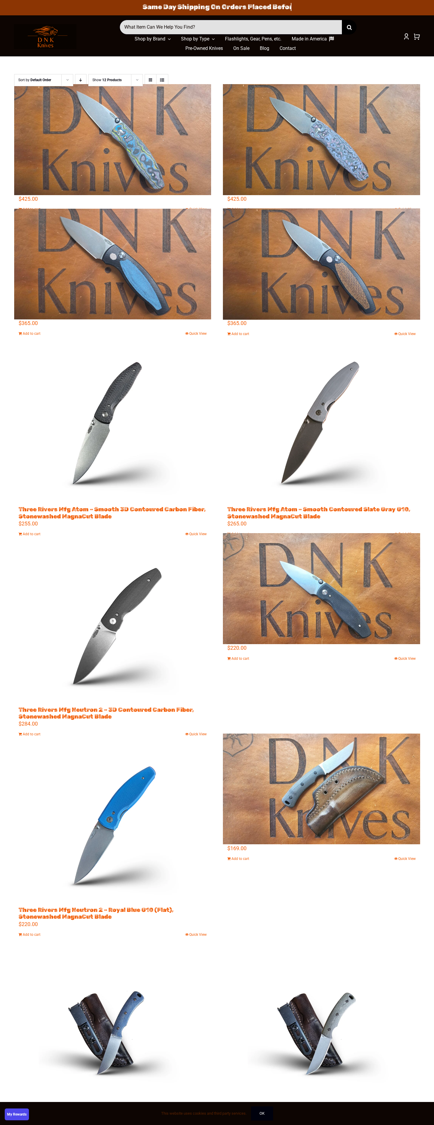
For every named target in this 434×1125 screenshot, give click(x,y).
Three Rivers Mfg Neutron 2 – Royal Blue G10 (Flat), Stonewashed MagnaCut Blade (96, 913)
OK (262, 1113)
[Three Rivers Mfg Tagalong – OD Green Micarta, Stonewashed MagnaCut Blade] (321, 1027)
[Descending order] (81, 80)
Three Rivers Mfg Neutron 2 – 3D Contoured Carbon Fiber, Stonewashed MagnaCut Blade (106, 713)
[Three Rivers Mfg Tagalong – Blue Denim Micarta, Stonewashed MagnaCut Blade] (112, 1027)
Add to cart (31, 334)
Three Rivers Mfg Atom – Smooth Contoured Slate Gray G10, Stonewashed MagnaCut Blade (318, 513)
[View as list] (162, 80)
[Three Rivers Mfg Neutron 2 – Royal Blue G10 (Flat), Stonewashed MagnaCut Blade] (112, 827)
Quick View (198, 334)
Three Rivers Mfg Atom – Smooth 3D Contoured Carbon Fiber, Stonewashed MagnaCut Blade (112, 513)
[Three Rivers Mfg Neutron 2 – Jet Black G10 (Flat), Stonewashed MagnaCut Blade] (321, 589)
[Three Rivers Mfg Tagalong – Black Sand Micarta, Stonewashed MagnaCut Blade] (321, 789)
